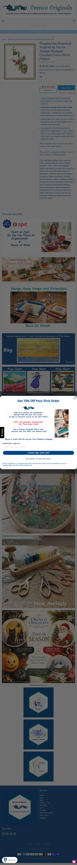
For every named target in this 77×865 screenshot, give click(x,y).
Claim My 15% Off (38, 453)
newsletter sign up (11, 443)
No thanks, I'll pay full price (38, 459)
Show (2, 432)
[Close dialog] (75, 398)
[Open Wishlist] (74, 862)
